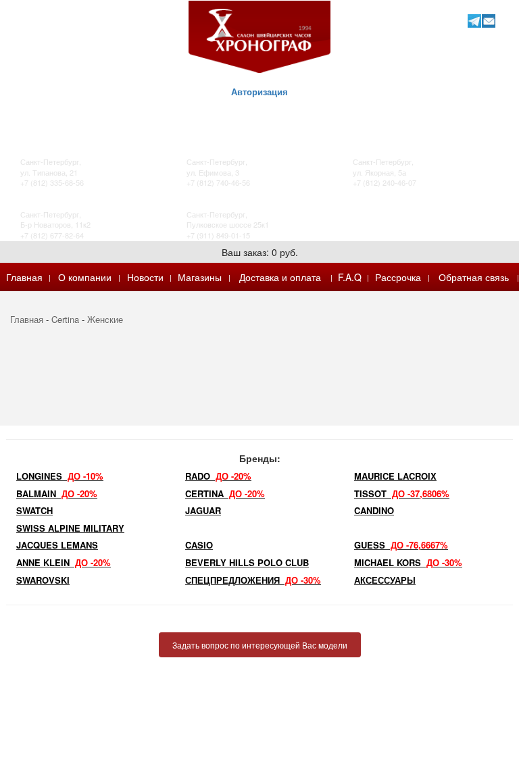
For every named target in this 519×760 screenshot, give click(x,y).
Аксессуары (385, 580)
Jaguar (203, 510)
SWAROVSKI (43, 580)
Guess (401, 544)
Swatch (34, 510)
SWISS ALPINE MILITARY (70, 528)
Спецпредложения (253, 580)
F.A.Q (350, 277)
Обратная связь (474, 277)
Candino (374, 510)
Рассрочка (398, 277)
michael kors (408, 562)
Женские (105, 319)
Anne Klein (63, 562)
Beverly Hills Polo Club (247, 562)
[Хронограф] (259, 35)
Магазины (200, 277)
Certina (65, 319)
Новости (145, 277)
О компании (85, 277)
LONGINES (59, 476)
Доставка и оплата (280, 277)
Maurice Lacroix (395, 476)
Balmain (56, 493)
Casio (199, 544)
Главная (24, 277)
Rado (218, 476)
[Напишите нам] (488, 21)
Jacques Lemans (57, 544)
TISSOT (401, 493)
